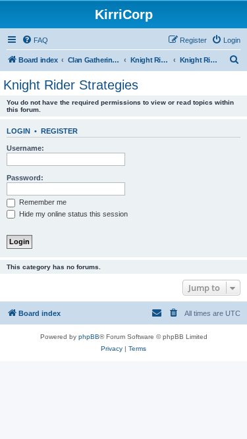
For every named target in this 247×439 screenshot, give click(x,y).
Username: (25, 148)
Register (59, 131)
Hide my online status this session (72, 214)
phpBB (88, 336)
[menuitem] (35, 40)
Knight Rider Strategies (70, 85)
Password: (25, 178)
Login (18, 131)
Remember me (42, 202)
